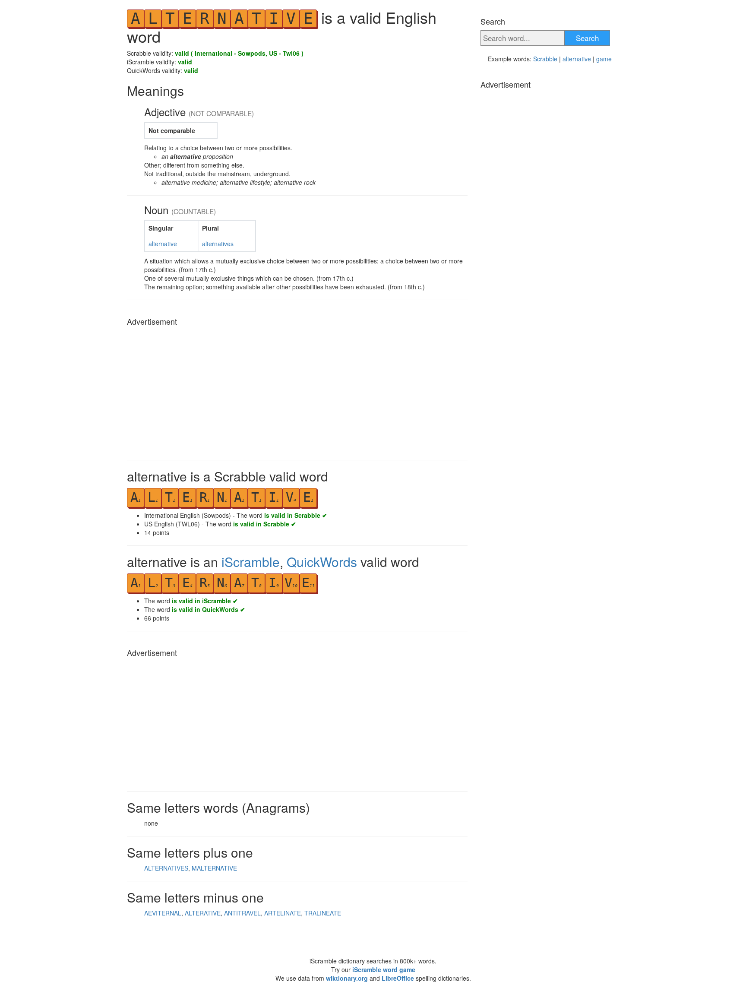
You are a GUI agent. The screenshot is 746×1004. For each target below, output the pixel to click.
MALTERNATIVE (214, 868)
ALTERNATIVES (166, 868)
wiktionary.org (347, 978)
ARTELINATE (282, 913)
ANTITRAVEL (242, 913)
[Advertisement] (297, 390)
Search (587, 37)
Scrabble (545, 58)
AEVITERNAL (162, 913)
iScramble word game (383, 969)
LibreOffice (398, 978)
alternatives (218, 243)
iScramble (250, 561)
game (604, 58)
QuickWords (322, 561)
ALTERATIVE (203, 913)
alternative (163, 243)
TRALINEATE (322, 913)
